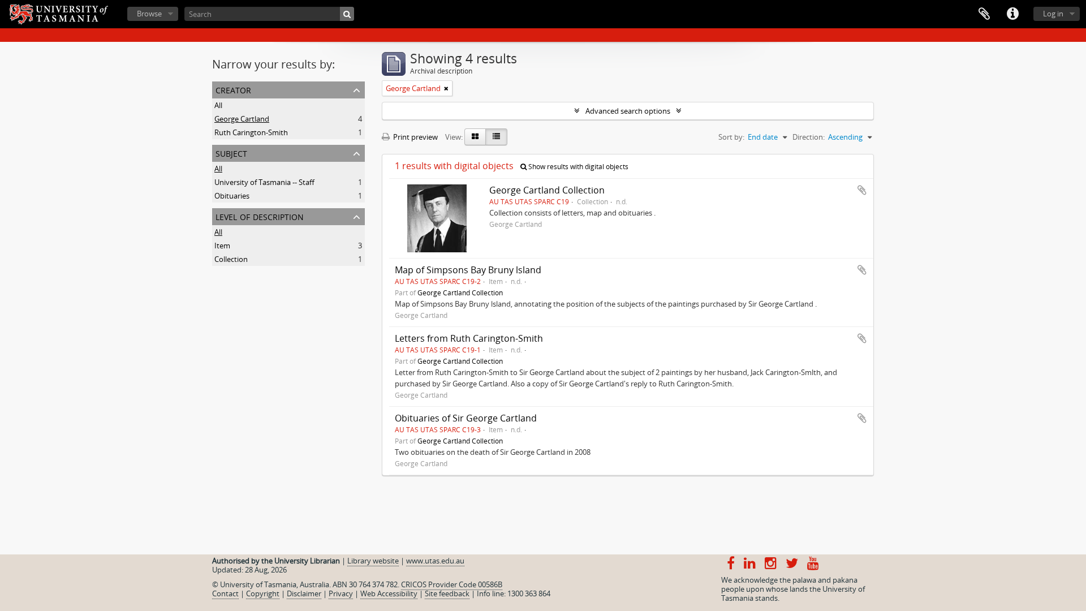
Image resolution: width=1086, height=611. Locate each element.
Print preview (414, 137)
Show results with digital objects (577, 166)
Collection (231, 259)
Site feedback (447, 593)
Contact (225, 593)
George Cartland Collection (547, 190)
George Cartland (241, 119)
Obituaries (231, 196)
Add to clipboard (862, 190)
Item (222, 245)
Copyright (262, 593)
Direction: (808, 137)
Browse (149, 13)
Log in (1053, 13)
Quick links (1012, 14)
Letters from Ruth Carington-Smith (469, 338)
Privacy (341, 593)
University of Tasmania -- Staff (264, 182)
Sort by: (731, 137)
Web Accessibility (388, 593)
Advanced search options (627, 111)
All (218, 105)
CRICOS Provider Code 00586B (451, 584)
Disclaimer (304, 593)
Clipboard (984, 14)
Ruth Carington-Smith (251, 132)
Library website (373, 561)
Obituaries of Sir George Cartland (466, 418)
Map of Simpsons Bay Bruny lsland (468, 270)
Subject (231, 152)
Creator (233, 89)
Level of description (260, 215)
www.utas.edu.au (435, 561)
